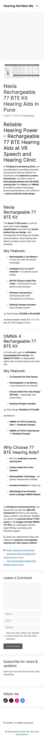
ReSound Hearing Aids (23, 550)
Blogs (9, 550)
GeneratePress (22, 734)
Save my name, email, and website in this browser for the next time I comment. (22, 636)
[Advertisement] (22, 35)
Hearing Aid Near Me (18, 6)
